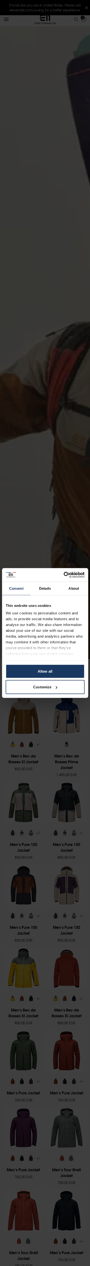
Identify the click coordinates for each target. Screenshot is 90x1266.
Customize (42, 687)
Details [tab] (45, 588)
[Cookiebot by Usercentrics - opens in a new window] (64, 575)
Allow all (45, 671)
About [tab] (73, 588)
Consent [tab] (16, 588)
